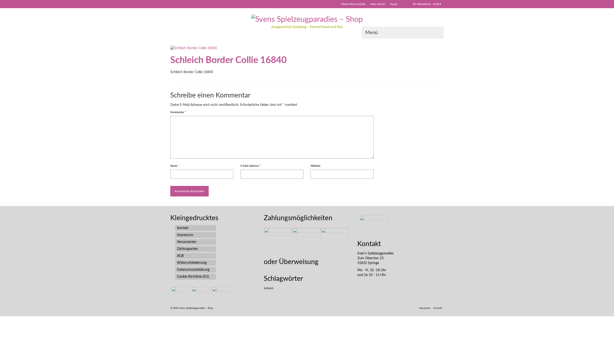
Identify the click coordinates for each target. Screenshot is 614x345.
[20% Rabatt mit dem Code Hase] (221, 293)
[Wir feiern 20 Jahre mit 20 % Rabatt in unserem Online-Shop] (201, 293)
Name (174, 166)
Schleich (268, 288)
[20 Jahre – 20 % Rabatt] (180, 293)
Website (315, 166)
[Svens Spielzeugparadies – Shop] (307, 19)
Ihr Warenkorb (427, 4)
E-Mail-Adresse (251, 166)
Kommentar (178, 112)
